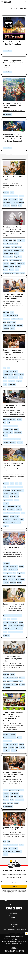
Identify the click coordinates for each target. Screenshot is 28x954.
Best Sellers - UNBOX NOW (19, 9)
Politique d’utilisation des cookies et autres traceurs (14, 938)
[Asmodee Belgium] (7, 2)
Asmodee (7, 936)
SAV (14, 926)
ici (11, 892)
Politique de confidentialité (14, 939)
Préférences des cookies (17, 936)
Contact (14, 922)
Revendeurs (14, 913)
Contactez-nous (14, 924)
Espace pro (14, 917)
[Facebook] (7, 908)
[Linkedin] (17, 908)
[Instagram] (10, 908)
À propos (14, 927)
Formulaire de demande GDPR (9, 941)
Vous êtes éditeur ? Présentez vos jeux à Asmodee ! (14, 929)
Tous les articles (6, 9)
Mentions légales (22, 941)
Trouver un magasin (14, 915)
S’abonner (14, 886)
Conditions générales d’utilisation (14, 943)
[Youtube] (20, 908)
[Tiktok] (14, 908)
